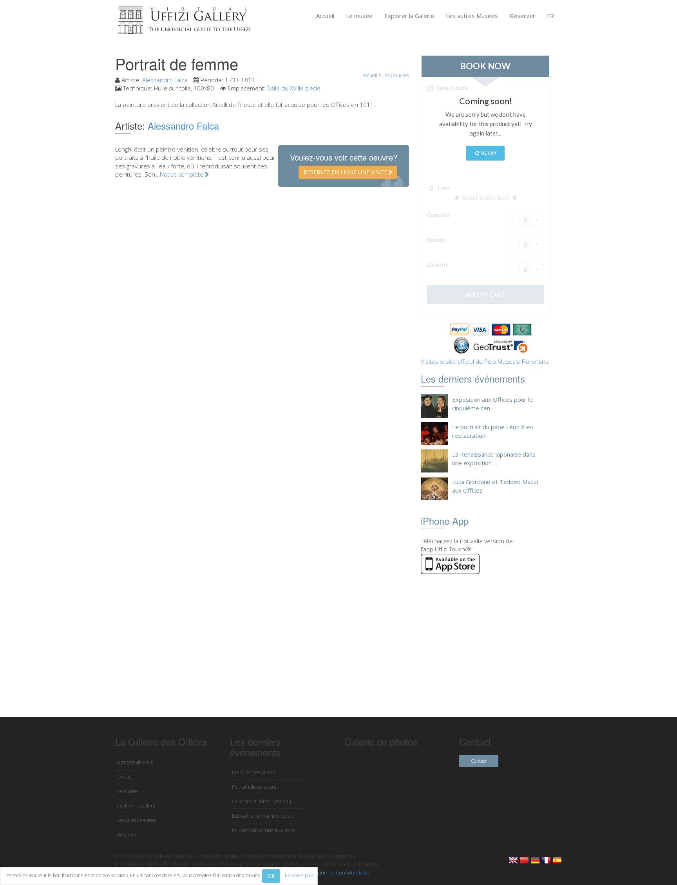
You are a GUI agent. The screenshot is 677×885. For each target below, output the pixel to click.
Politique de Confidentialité (337, 872)
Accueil (325, 16)
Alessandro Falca (164, 80)
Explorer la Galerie (409, 16)
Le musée (359, 16)
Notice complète (182, 174)
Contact (125, 776)
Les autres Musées (472, 16)
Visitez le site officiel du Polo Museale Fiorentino (485, 361)
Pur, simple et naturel (255, 787)
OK (271, 876)
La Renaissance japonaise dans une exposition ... (494, 458)
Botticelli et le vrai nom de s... (262, 816)
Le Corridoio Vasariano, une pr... (265, 830)
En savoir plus (299, 875)
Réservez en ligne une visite (346, 172)
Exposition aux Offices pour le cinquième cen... (492, 404)
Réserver (522, 16)
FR (550, 16)
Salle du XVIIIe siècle (293, 88)
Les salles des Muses (253, 772)
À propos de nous (135, 762)
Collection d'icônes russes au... (263, 801)
